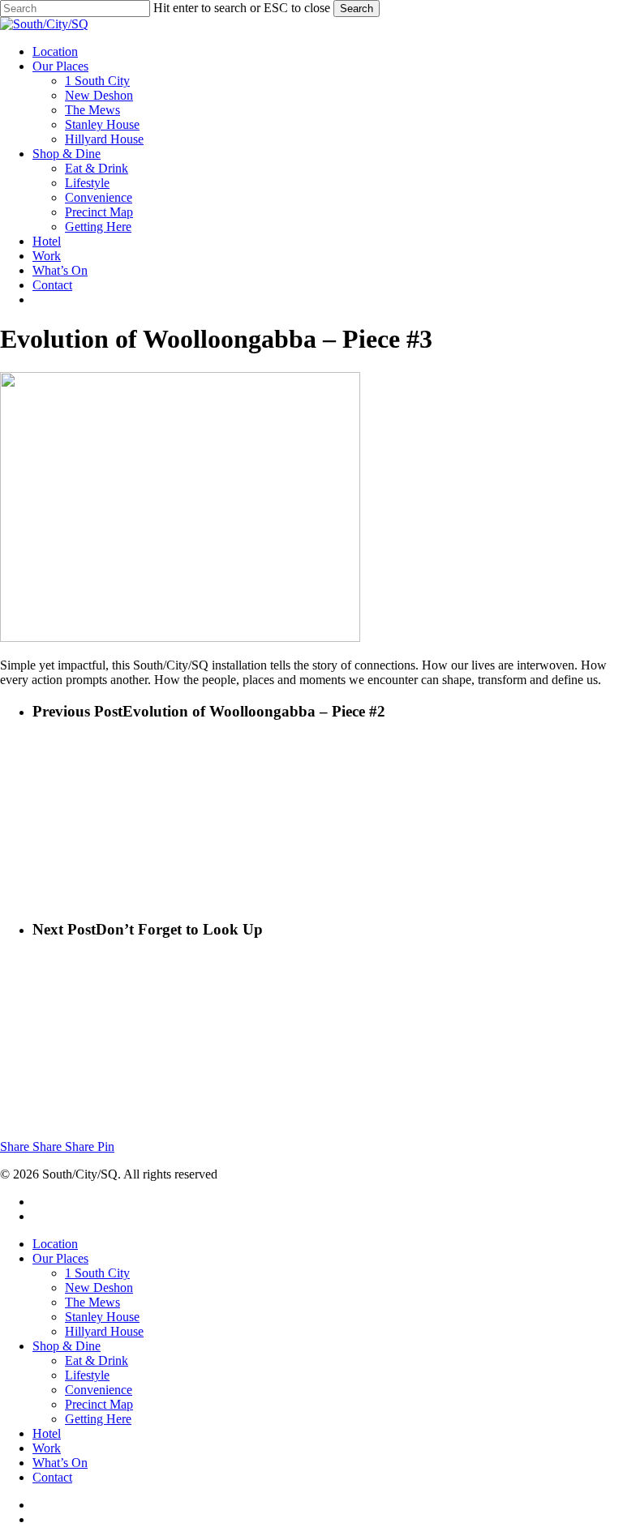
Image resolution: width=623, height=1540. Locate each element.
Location (55, 1244)
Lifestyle (87, 1375)
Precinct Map (99, 1404)
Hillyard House (104, 1331)
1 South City (97, 1273)
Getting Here (98, 1419)
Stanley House (102, 1317)
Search (356, 8)
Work (46, 1448)
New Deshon (99, 1287)
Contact (52, 1477)
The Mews (92, 1302)
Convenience (98, 1390)
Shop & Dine (66, 1346)
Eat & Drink (96, 1360)
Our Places (60, 1258)
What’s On (60, 1462)
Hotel (46, 1433)
